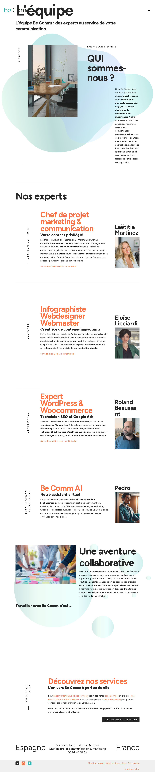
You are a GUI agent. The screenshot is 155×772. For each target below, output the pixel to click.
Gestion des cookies (116, 763)
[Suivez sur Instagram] (23, 763)
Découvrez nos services (121, 719)
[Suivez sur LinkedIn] (17, 763)
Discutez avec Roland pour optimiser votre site (68, 448)
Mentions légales (96, 763)
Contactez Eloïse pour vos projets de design (66, 360)
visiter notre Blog (112, 699)
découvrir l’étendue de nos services (70, 695)
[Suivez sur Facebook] (29, 763)
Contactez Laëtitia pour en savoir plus (63, 273)
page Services (112, 695)
